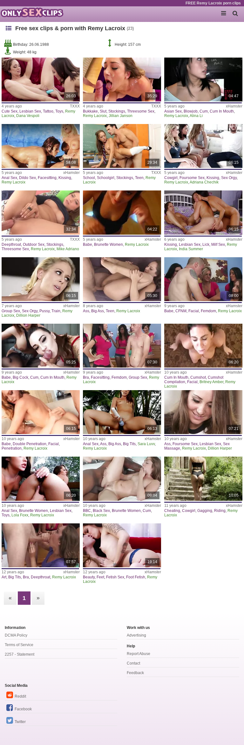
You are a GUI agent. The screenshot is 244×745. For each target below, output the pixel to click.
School (89, 178)
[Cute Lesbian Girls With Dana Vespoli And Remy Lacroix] (41, 79)
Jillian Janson (120, 116)
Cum (204, 111)
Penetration (12, 448)
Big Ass (97, 311)
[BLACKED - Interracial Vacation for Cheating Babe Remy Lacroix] (203, 478)
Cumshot (198, 377)
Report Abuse (138, 654)
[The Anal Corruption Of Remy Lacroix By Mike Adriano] (41, 212)
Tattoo (48, 111)
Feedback (135, 673)
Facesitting (47, 178)
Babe (87, 244)
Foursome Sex (192, 178)
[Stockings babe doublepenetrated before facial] (41, 412)
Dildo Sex (27, 178)
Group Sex (11, 311)
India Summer (191, 249)
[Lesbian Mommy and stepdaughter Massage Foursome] (203, 412)
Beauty (89, 577)
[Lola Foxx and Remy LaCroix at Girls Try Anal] (41, 478)
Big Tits (129, 444)
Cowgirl (171, 178)
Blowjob (191, 111)
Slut (103, 111)
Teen (139, 178)
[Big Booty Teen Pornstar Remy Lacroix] (122, 279)
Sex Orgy (229, 178)
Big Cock (20, 377)
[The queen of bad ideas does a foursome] (203, 146)
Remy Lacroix (95, 116)
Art (4, 577)
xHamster (234, 106)
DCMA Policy (16, 635)
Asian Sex (173, 111)
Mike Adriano (68, 249)
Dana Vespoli (27, 116)
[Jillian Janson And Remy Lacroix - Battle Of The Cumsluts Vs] (122, 79)
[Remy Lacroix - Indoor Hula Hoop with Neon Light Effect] (122, 212)
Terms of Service (19, 645)
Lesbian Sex (30, 111)
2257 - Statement (19, 654)
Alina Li (196, 116)
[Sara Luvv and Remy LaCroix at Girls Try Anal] (122, 412)
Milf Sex (218, 244)
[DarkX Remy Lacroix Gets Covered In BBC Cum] (122, 478)
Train (55, 311)
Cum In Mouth (222, 111)
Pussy (44, 311)
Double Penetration (29, 444)
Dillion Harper (28, 315)
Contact (133, 663)
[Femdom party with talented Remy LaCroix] (41, 545)
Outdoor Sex (33, 244)
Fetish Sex (115, 577)
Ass (86, 311)
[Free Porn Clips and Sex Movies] (32, 12)
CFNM (180, 311)
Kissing (64, 178)
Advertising (136, 635)
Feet (100, 577)
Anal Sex (9, 178)
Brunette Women (108, 244)
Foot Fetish (135, 577)
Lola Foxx (19, 515)
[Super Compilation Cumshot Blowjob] (203, 346)
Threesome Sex (140, 111)
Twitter (20, 722)
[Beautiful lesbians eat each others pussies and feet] (122, 545)
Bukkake (90, 111)
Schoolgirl (105, 178)
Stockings (116, 111)
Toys (59, 111)
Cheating (172, 510)
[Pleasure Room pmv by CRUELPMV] (203, 79)
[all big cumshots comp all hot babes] (41, 346)
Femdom (208, 311)
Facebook (23, 709)
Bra (86, 377)
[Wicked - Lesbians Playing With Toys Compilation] (41, 146)
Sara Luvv (146, 444)
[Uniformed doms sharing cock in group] (122, 346)
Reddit (20, 696)
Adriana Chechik (204, 182)
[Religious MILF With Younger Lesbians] (203, 212)
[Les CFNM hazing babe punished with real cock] (203, 279)
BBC (87, 510)
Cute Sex (9, 111)
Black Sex (101, 510)
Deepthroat (11, 244)
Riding (220, 510)
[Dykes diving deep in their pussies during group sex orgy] (41, 279)
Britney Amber (211, 382)
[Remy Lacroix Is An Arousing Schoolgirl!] (122, 146)
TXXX (75, 106)
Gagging (204, 510)
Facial (193, 311)
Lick (205, 244)
